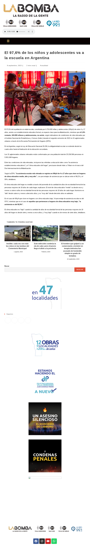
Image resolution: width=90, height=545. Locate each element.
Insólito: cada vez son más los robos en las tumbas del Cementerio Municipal (17, 246)
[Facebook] (15, 320)
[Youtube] (48, 541)
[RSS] (28, 320)
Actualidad (44, 65)
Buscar (6, 266)
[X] (8, 320)
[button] (8, 41)
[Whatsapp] (54, 541)
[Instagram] (21, 320)
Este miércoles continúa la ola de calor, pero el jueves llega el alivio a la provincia (45, 246)
